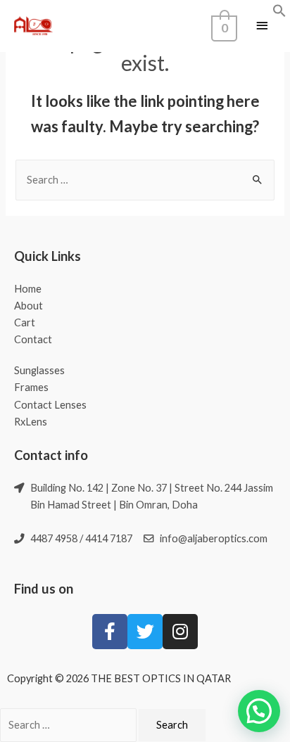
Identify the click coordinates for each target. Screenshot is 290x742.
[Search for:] (144, 180)
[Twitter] (145, 631)
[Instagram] (180, 631)
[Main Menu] (262, 26)
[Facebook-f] (109, 631)
